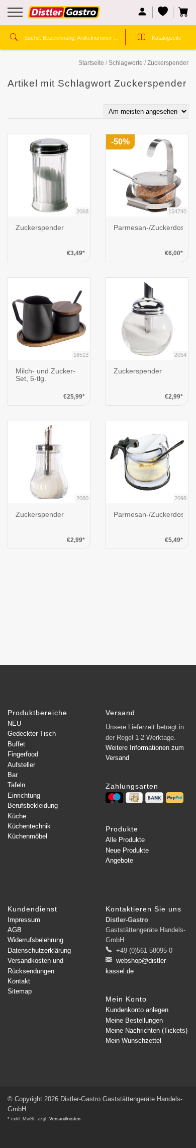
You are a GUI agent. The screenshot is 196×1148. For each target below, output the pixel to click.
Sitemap (20, 991)
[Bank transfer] (154, 797)
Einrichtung (24, 795)
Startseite (91, 62)
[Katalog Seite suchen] (141, 38)
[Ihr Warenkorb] (180, 12)
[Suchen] (14, 38)
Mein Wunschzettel (133, 1040)
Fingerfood (23, 754)
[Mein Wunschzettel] (163, 12)
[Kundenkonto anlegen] (142, 12)
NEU (14, 723)
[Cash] (134, 797)
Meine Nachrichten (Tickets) (146, 1030)
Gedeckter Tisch (32, 733)
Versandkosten (64, 1118)
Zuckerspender (167, 62)
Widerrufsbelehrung (35, 940)
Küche (17, 816)
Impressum (24, 920)
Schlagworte (126, 62)
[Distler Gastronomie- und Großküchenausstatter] (64, 16)
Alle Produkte (125, 840)
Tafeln (16, 785)
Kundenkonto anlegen (137, 1010)
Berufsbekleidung (33, 805)
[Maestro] (114, 797)
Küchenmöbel (27, 836)
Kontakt (19, 981)
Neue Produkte (127, 850)
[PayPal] (174, 797)
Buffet (16, 744)
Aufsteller (21, 765)
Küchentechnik (29, 826)
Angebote (119, 860)
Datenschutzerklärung (39, 950)
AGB (15, 930)
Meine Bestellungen (134, 1020)
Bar (13, 775)
